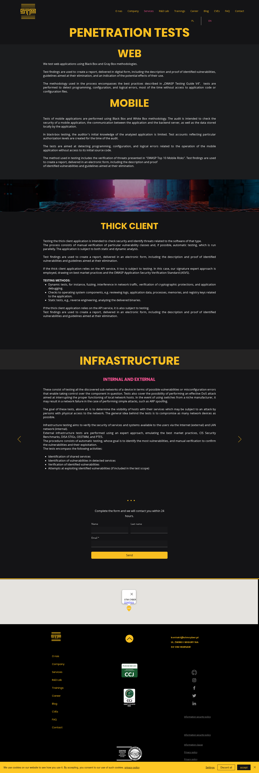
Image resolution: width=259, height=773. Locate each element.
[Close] (255, 767)
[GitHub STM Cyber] (194, 672)
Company (58, 664)
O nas (55, 656)
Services (57, 672)
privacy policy (132, 767)
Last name (136, 524)
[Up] (129, 639)
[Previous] (19, 439)
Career (56, 696)
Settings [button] (210, 767)
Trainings (58, 688)
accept (244, 767)
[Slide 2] (127, 500)
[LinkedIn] (194, 703)
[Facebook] (194, 687)
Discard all (226, 767)
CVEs (55, 711)
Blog (54, 703)
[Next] (239, 439)
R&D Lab (57, 680)
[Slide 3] (131, 500)
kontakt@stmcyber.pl (185, 637)
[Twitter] (194, 695)
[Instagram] (194, 680)
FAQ (54, 719)
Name (94, 524)
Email (94, 538)
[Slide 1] (124, 500)
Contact (57, 727)
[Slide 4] (134, 500)
